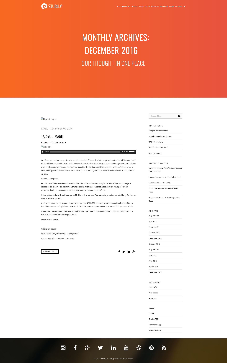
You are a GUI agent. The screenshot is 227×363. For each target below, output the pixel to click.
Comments (155, 324)
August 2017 (154, 216)
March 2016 (153, 266)
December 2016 (155, 238)
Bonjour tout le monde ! (158, 130)
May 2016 (153, 261)
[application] (88, 152)
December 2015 (155, 272)
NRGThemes (128, 358)
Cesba (44, 142)
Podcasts (152, 298)
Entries (153, 319)
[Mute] (127, 152)
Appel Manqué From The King (160, 136)
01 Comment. (59, 142)
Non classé (153, 293)
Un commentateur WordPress (161, 168)
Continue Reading (50, 251)
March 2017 (153, 227)
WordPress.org (155, 330)
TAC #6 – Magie (52, 136)
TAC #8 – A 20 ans (156, 142)
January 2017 (154, 233)
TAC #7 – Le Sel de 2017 (158, 147)
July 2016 (152, 255)
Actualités (153, 287)
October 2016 (154, 244)
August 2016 (154, 249)
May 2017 (153, 221)
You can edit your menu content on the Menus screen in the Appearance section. (151, 6)
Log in (151, 313)
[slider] (132, 151)
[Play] (43, 152)
